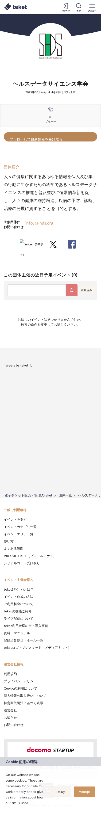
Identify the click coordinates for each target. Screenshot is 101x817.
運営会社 (10, 710)
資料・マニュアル (17, 633)
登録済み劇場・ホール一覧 (23, 640)
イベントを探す (15, 519)
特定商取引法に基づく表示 (23, 703)
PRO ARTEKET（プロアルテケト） (30, 556)
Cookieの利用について (20, 688)
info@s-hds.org (39, 222)
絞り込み (86, 290)
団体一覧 (65, 495)
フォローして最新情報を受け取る (36, 139)
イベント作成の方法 (18, 597)
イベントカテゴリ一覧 (20, 527)
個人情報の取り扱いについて (25, 696)
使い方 (9, 541)
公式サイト (31, 246)
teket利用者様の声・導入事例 (26, 626)
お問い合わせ (13, 725)
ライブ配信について (18, 618)
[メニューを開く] (92, 7)
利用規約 (10, 674)
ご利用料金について (18, 604)
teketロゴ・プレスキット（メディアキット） (37, 647)
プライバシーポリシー (20, 681)
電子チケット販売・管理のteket (28, 495)
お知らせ (10, 717)
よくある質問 (13, 548)
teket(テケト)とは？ (19, 589)
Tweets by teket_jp (18, 365)
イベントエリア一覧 (18, 534)
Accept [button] (84, 792)
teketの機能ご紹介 (18, 611)
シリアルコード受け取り (22, 563)
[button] (6, 809)
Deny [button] (60, 792)
